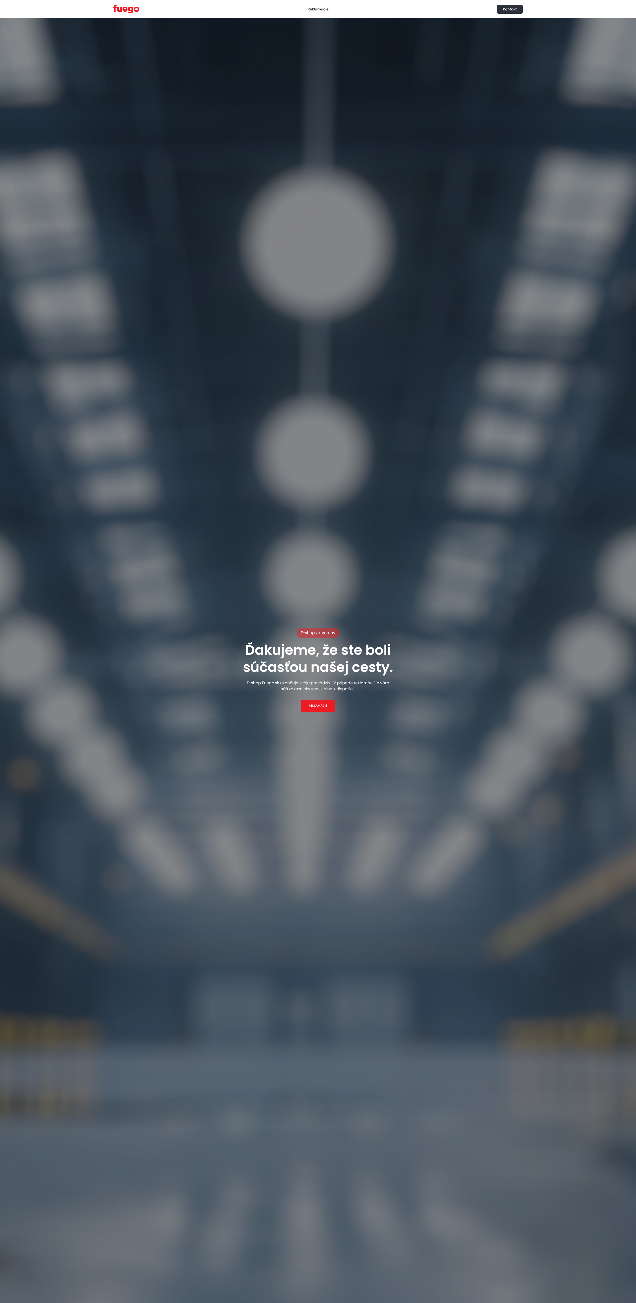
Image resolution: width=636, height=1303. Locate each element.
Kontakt (510, 9)
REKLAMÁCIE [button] (318, 706)
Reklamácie (318, 9)
